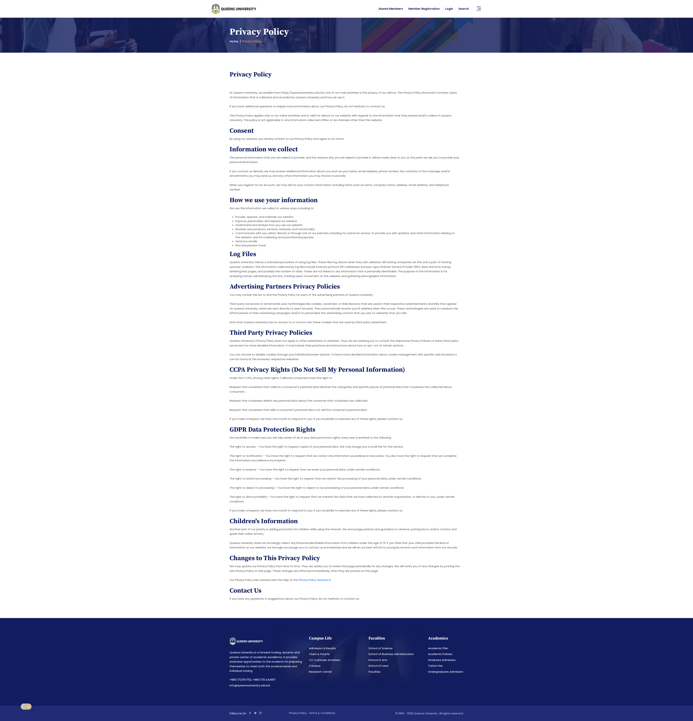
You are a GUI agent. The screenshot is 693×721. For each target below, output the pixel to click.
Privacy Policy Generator (314, 580)
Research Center (320, 672)
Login (449, 8)
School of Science (381, 648)
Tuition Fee (435, 666)
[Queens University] (234, 9)
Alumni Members (390, 8)
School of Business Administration (391, 654)
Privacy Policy (298, 713)
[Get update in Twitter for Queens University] (255, 713)
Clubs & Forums (319, 654)
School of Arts (378, 660)
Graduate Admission (442, 660)
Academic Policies (440, 654)
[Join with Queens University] (260, 713)
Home (234, 41)
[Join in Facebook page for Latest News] (250, 713)
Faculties (374, 672)
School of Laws (378, 666)
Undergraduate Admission (445, 672)
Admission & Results (322, 648)
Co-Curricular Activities (324, 660)
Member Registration (424, 8)
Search (463, 8)
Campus (315, 666)
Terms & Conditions (322, 713)
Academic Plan (438, 648)
